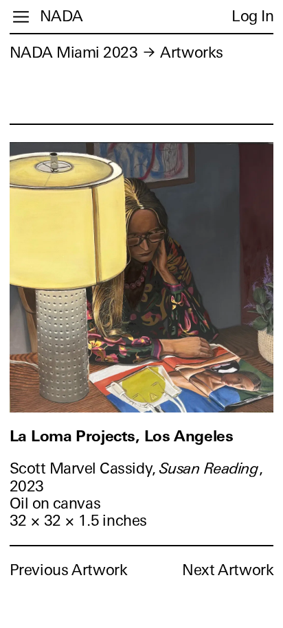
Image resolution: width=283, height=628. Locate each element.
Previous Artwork (69, 570)
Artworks (191, 52)
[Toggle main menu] (21, 16)
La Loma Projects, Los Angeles (121, 436)
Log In (252, 16)
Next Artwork (227, 570)
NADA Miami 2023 (74, 52)
